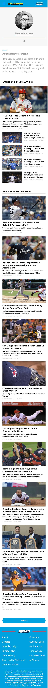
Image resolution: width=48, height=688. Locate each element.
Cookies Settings (10, 664)
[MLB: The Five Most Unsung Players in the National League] (24, 150)
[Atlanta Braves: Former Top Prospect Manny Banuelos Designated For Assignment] (24, 256)
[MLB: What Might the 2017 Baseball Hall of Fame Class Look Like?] (24, 545)
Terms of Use (35, 651)
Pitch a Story (35, 646)
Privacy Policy (8, 651)
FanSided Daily (9, 646)
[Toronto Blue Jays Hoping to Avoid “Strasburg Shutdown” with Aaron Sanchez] (24, 137)
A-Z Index (34, 660)
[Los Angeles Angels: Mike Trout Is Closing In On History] (24, 421)
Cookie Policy (8, 655)
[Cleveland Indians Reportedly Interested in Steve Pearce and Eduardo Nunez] (24, 502)
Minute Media (14, 671)
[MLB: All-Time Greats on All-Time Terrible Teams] (24, 108)
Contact (6, 641)
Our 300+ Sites (36, 641)
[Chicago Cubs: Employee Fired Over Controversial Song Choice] (24, 177)
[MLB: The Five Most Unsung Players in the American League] (24, 164)
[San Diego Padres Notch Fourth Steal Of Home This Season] (24, 339)
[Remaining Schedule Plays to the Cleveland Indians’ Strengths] (24, 461)
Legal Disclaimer (37, 655)
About (5, 637)
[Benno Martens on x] (24, 41)
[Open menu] (3, 3)
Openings (34, 637)
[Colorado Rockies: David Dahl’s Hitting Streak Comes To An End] (24, 298)
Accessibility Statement (13, 660)
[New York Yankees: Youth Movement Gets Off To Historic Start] (24, 215)
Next (24, 620)
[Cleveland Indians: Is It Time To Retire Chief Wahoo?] (24, 380)
